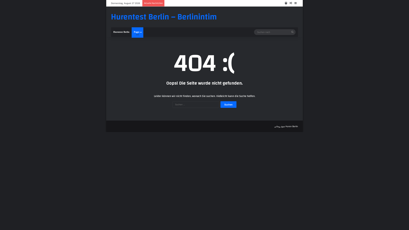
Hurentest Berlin (121, 32)
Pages (136, 32)
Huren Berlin (292, 126)
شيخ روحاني (279, 126)
